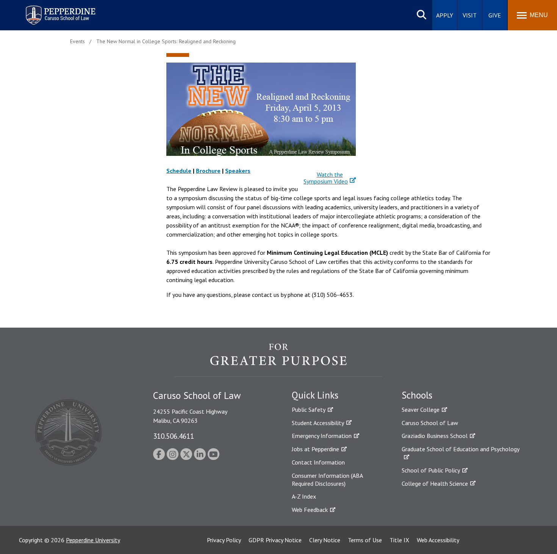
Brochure (208, 170)
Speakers (237, 170)
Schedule (178, 170)
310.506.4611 (173, 436)
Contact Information (318, 462)
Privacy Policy (224, 540)
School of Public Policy (431, 470)
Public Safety (308, 409)
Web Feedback (310, 509)
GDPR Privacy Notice (275, 540)
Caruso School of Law (430, 423)
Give (494, 15)
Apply (444, 15)
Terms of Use (365, 540)
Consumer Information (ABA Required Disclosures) (327, 479)
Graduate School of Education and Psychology (460, 449)
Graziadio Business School (435, 435)
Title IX (399, 540)
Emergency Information (322, 435)
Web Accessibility (438, 540)
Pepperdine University (93, 540)
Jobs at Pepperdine (315, 449)
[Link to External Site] (278, 360)
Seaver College (421, 409)
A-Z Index (304, 496)
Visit (470, 15)
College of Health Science (435, 483)
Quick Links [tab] (315, 395)
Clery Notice (324, 540)
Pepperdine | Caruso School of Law (59, 10)
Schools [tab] (417, 395)
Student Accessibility (318, 423)
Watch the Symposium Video (326, 178)
